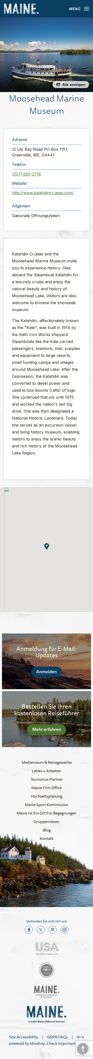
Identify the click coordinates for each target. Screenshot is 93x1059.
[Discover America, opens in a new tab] (46, 948)
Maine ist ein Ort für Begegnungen (46, 813)
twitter (41, 930)
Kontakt (47, 838)
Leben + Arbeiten (46, 771)
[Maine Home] (21, 8)
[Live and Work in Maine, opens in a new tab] (46, 970)
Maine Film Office (46, 787)
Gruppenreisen (46, 821)
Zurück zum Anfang (83, 1049)
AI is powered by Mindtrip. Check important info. (46, 1040)
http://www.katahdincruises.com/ (43, 192)
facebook (29, 930)
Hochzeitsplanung (46, 796)
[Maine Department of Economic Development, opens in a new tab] (46, 992)
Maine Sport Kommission (46, 804)
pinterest (53, 930)
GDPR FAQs (57, 1037)
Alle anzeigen (73, 85)
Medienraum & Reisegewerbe (47, 762)
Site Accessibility (23, 1037)
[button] (46, 54)
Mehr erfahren (46, 729)
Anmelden (46, 671)
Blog (47, 830)
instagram (64, 930)
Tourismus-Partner (47, 779)
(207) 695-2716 (26, 174)
